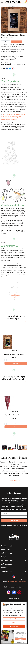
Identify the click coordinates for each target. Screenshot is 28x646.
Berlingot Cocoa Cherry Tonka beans (14, 415)
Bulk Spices (16, 6)
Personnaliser (13, 619)
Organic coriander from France (14, 354)
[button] (5, 2)
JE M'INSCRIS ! (20, 639)
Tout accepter (14, 626)
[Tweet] (10, 68)
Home (3, 6)
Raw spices (9, 6)
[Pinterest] (13, 68)
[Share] (6, 68)
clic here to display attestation (17, 581)
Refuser (14, 623)
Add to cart (16, 42)
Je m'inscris (14, 521)
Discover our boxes (14, 480)
